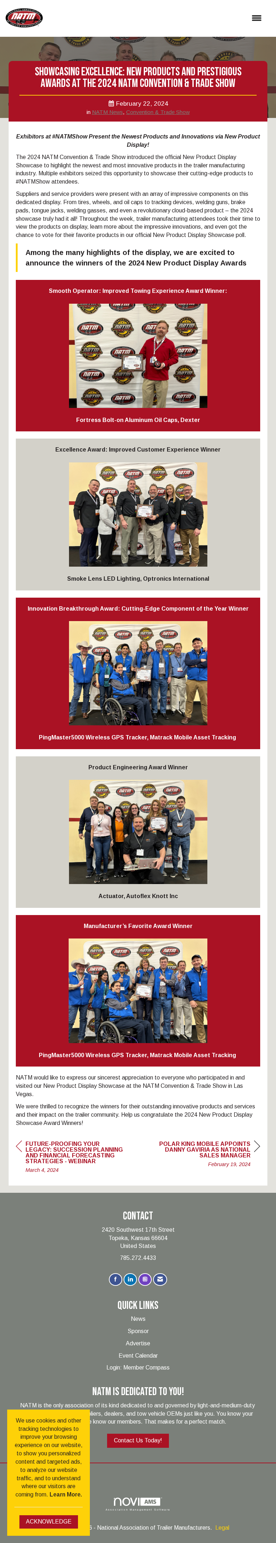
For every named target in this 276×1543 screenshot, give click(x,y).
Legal (222, 1528)
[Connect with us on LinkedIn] (130, 1279)
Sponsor (138, 1331)
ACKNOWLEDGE (49, 1521)
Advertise (138, 1343)
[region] (206, 1155)
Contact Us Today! (138, 1440)
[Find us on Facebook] (115, 1279)
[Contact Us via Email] (160, 1279)
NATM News (107, 112)
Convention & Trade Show (158, 112)
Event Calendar (138, 1356)
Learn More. (66, 1494)
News (138, 1319)
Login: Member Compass (138, 1367)
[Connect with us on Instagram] (145, 1279)
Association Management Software (138, 1509)
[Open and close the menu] (155, 18)
